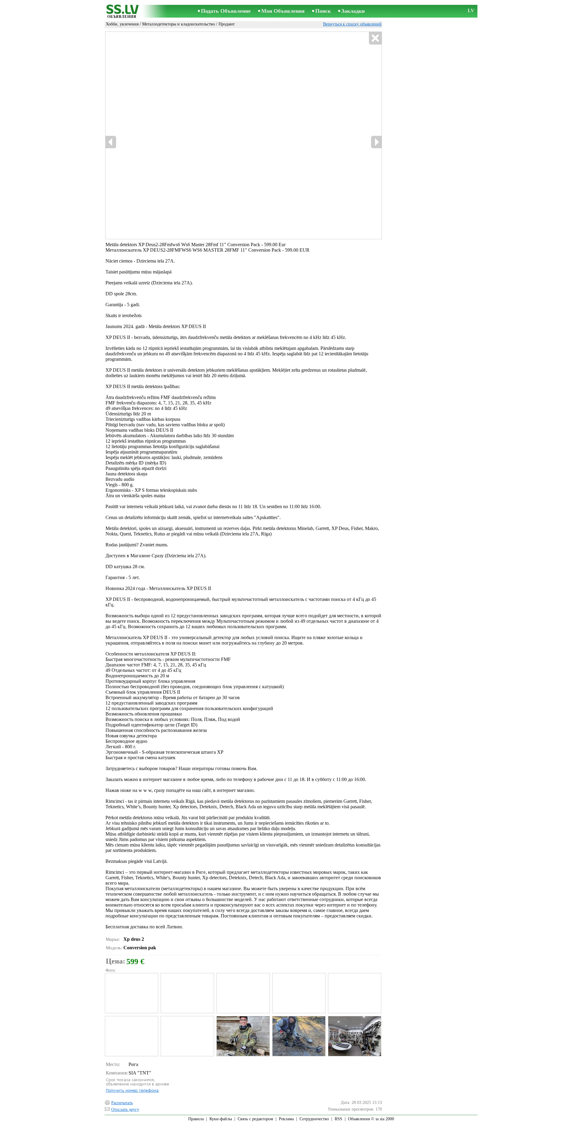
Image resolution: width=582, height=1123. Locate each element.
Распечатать (122, 1103)
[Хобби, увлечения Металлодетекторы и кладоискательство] (131, 993)
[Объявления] (122, 11)
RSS (338, 1119)
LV (471, 10)
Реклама (286, 1119)
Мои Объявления (283, 11)
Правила (196, 1119)
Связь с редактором (255, 1119)
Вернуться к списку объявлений (352, 24)
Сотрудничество (314, 1119)
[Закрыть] (375, 38)
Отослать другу (125, 1109)
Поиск (323, 11)
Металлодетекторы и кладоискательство (178, 24)
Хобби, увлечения (122, 24)
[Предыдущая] (110, 142)
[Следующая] (376, 142)
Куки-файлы (220, 1119)
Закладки (353, 11)
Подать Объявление (226, 11)
